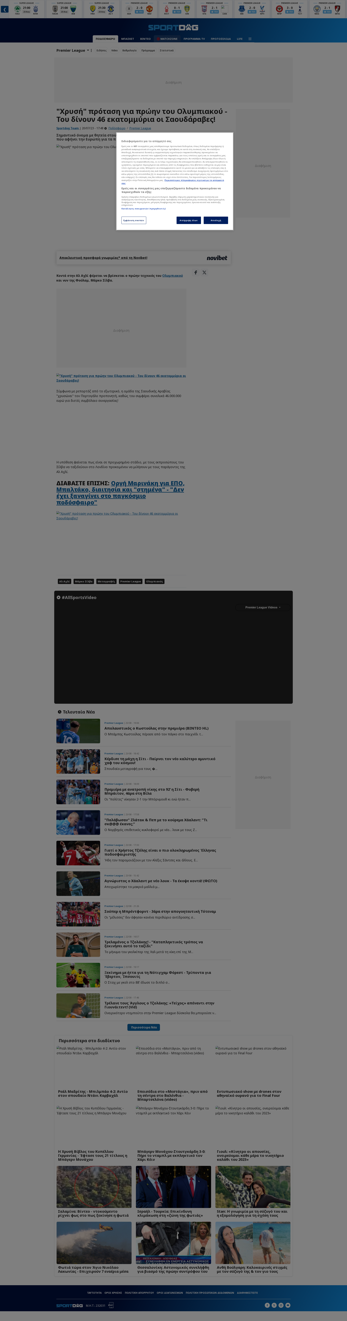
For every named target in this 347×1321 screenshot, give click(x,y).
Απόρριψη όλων (189, 220)
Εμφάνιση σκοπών (133, 220)
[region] (175, 181)
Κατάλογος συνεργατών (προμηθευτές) (143, 208)
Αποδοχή (216, 220)
